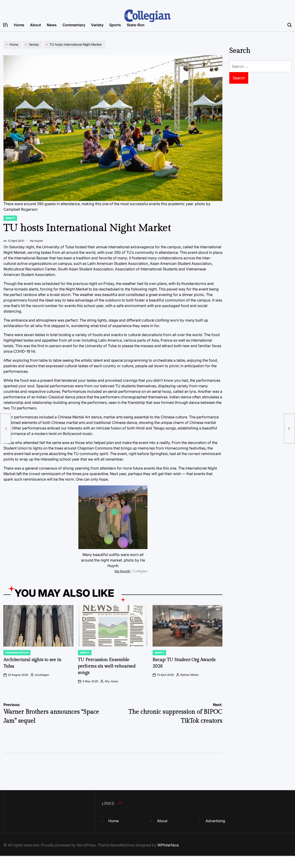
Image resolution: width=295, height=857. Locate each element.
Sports (115, 25)
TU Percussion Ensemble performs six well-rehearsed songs (107, 666)
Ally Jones (111, 681)
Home (19, 25)
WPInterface (168, 845)
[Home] (13, 48)
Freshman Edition (17, 652)
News (52, 25)
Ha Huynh (36, 240)
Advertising (215, 821)
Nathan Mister (189, 675)
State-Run (136, 25)
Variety (97, 25)
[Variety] (33, 48)
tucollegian (42, 675)
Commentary (73, 25)
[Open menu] (5, 25)
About (35, 25)
